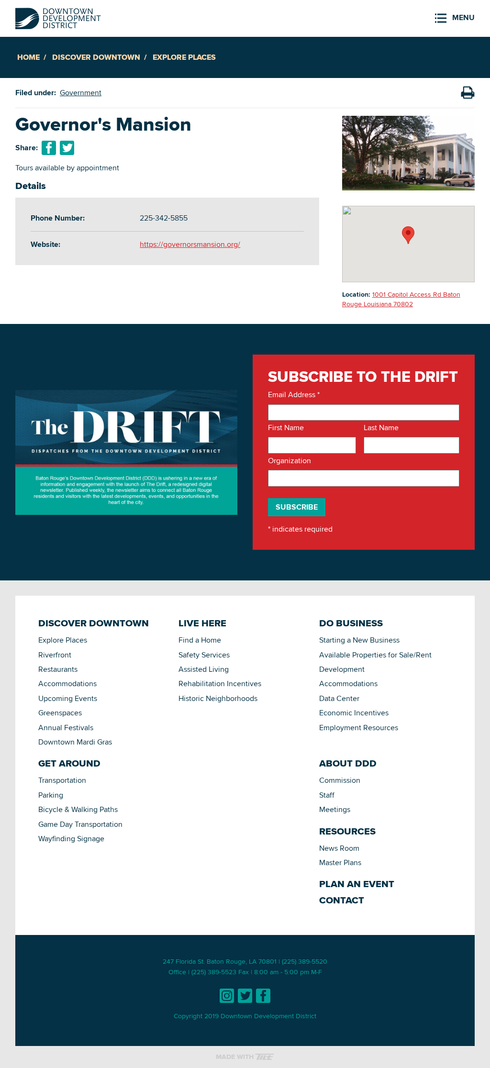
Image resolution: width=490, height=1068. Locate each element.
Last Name (381, 428)
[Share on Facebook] (49, 148)
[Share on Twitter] (67, 148)
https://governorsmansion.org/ (190, 244)
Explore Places (184, 57)
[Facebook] (263, 996)
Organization (289, 461)
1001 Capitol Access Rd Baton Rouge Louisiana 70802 (401, 299)
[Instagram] (227, 996)
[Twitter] (245, 996)
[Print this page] (467, 93)
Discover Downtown (96, 57)
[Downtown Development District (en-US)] (58, 16)
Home (28, 57)
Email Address (294, 394)
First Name (286, 428)
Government (80, 92)
